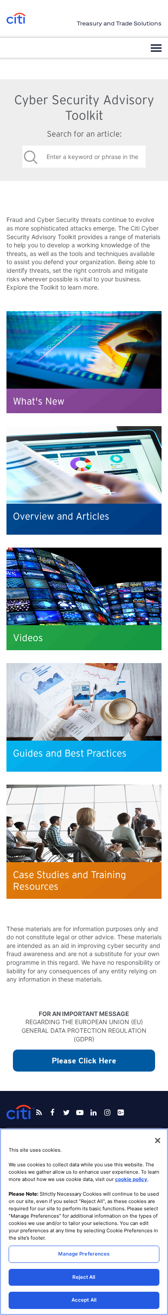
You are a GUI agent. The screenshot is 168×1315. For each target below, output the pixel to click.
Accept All (84, 1300)
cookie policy (131, 1179)
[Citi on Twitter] (66, 1112)
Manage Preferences (83, 1254)
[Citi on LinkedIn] (93, 1112)
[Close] (157, 1140)
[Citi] (16, 19)
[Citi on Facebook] (53, 1112)
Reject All (83, 1277)
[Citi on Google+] (121, 1112)
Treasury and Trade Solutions (119, 23)
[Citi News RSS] (39, 1112)
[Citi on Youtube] (80, 1112)
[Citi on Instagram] (107, 1112)
